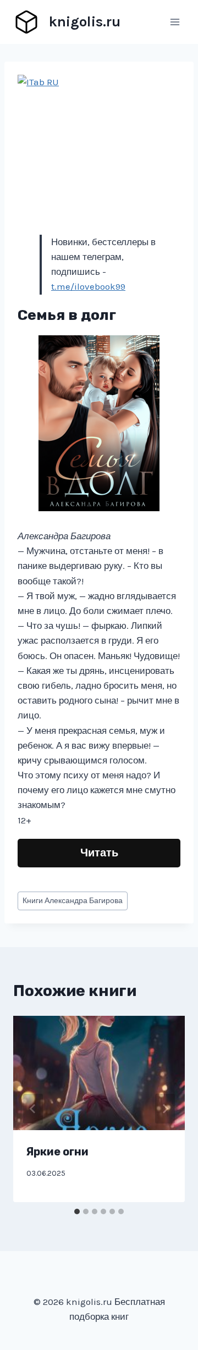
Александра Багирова (73, 901)
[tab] (77, 1211)
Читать (99, 852)
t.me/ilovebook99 (88, 286)
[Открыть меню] (174, 21)
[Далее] (165, 1109)
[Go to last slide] (33, 1109)
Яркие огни (57, 1151)
